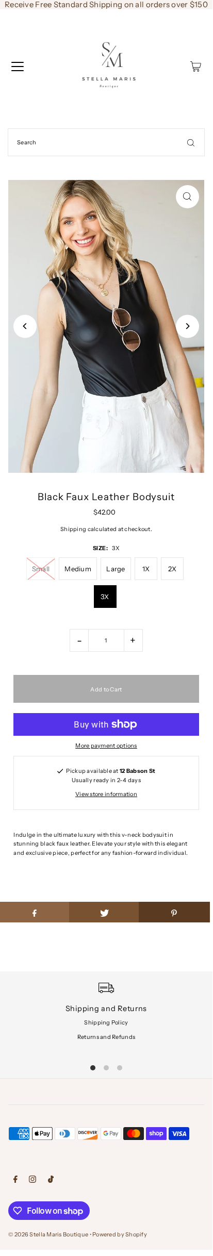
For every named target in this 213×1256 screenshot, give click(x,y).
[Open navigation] (17, 66)
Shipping (73, 529)
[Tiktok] (51, 1181)
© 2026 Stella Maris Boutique (48, 1234)
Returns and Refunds (106, 1036)
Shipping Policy (106, 1022)
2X (172, 569)
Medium (77, 569)
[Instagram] (32, 1181)
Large (115, 569)
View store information (106, 794)
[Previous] (25, 326)
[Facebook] (15, 1181)
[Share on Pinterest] (174, 912)
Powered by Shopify (119, 1234)
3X (105, 596)
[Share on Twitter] (104, 912)
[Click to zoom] (187, 196)
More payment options (106, 745)
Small (41, 569)
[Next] (187, 326)
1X (146, 569)
